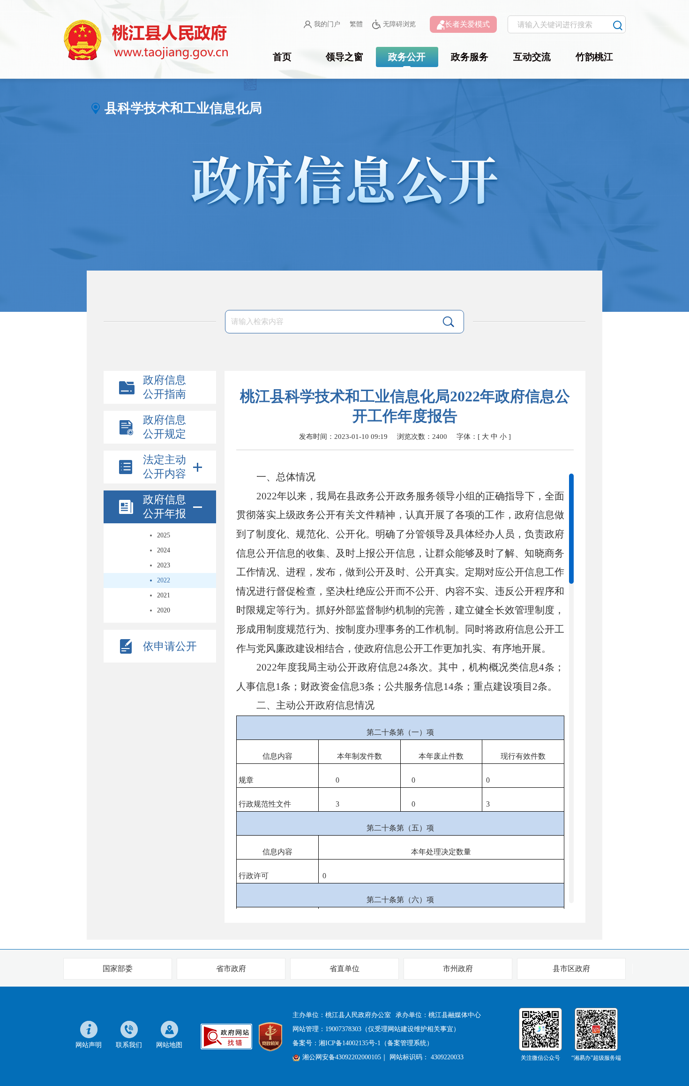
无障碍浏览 (399, 24)
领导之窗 (344, 57)
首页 (282, 57)
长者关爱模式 (467, 24)
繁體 (356, 24)
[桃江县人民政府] (147, 40)
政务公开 (407, 57)
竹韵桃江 (594, 57)
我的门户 (327, 24)
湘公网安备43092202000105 (341, 1057)
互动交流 (532, 57)
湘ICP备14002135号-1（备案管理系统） (376, 1043)
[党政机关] (270, 1035)
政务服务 (469, 57)
